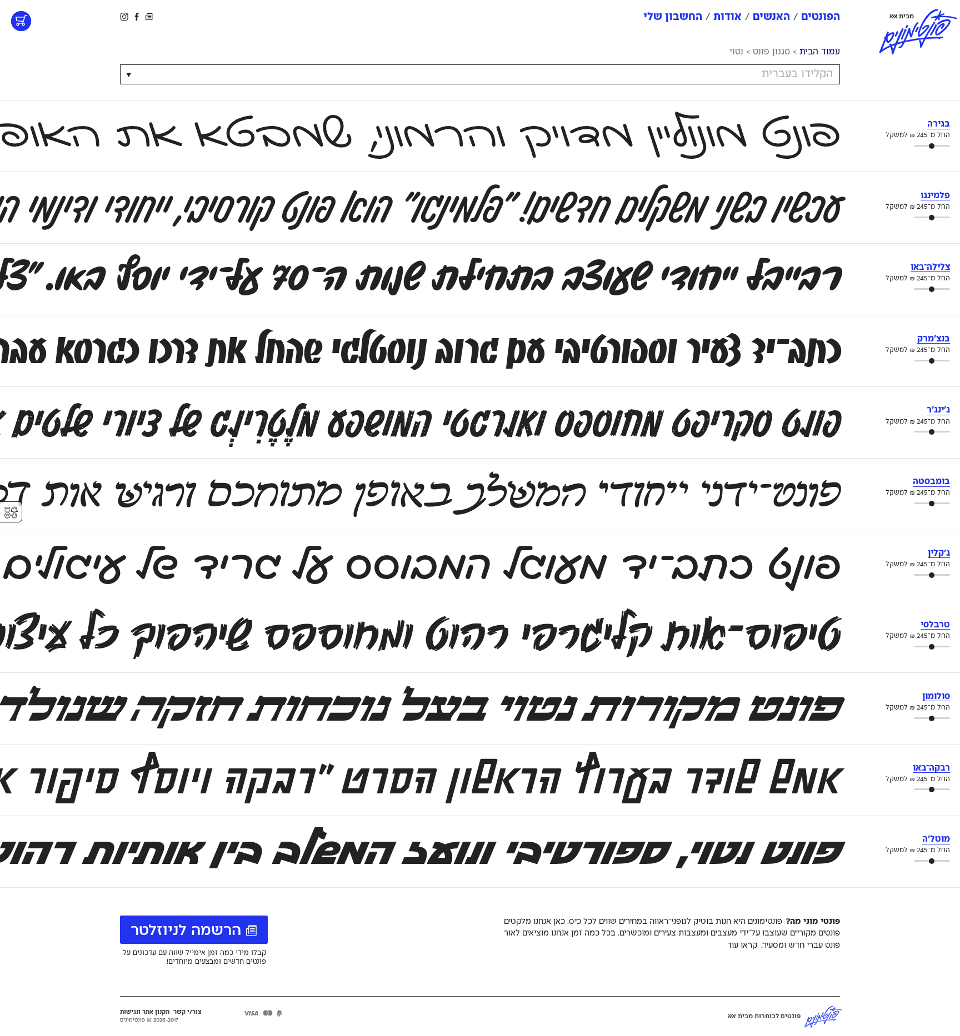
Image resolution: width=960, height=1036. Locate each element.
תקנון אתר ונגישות (144, 1012)
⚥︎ (11, 513)
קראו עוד (742, 945)
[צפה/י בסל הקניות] (21, 21)
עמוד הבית (819, 52)
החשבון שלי (672, 17)
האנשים (771, 17)
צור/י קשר (187, 1012)
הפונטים (820, 17)
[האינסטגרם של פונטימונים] (125, 16)
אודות (727, 17)
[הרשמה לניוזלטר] (149, 16)
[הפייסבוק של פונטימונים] (137, 16)
